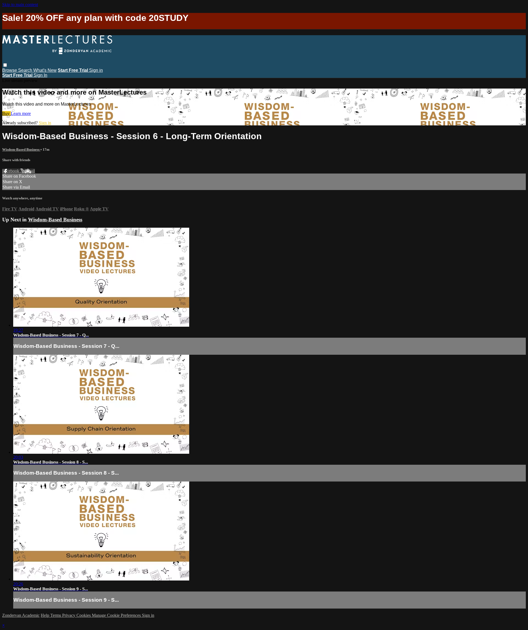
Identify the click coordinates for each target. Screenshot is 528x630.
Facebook (11, 171)
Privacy (69, 615)
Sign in (96, 70)
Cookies (84, 615)
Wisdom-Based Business (21, 149)
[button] (5, 65)
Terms (56, 615)
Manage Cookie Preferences (117, 615)
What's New (45, 70)
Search (25, 70)
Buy (6, 113)
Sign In (40, 75)
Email (30, 171)
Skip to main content (20, 4)
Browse (10, 70)
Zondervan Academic (21, 615)
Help (45, 615)
